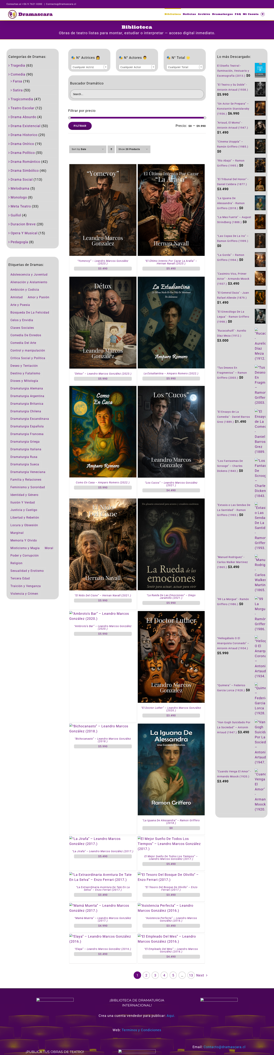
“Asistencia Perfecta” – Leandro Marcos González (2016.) (171, 919)
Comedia (18, 74)
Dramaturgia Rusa (23, 457)
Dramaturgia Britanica (26, 403)
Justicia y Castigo (23, 510)
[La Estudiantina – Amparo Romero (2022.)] (171, 279)
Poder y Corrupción (24, 555)
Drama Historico (24, 135)
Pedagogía (19, 242)
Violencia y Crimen (24, 593)
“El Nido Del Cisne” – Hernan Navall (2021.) (103, 595)
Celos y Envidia (21, 320)
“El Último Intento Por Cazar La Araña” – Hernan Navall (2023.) (171, 262)
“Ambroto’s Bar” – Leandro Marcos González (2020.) (103, 627)
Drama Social (22, 179)
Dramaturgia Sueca (24, 464)
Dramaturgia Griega (25, 441)
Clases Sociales (22, 328)
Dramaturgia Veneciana (27, 472)
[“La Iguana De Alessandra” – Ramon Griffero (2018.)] (171, 726)
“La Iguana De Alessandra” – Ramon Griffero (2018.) (171, 821)
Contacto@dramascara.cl (224, 1047)
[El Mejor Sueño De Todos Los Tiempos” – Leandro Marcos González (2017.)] (171, 839)
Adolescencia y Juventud (29, 274)
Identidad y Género (24, 495)
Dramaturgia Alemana (26, 388)
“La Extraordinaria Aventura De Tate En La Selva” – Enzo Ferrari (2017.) (103, 888)
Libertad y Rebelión (24, 517)
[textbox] (89, 67)
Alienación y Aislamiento (28, 282)
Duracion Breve (23, 224)
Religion (16, 563)
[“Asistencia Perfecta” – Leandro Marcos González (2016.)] (171, 905)
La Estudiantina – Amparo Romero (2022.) (171, 373)
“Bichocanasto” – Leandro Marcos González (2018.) (103, 740)
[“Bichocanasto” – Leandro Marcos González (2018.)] (102, 726)
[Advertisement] (241, 882)
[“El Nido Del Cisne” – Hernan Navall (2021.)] (102, 501)
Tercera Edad (20, 578)
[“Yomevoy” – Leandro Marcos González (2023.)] (102, 167)
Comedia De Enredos (25, 335)
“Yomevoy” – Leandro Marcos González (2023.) (102, 262)
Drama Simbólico (25, 170)
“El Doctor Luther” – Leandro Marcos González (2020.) (171, 709)
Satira (18, 90)
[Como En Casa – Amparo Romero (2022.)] (102, 388)
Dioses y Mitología (24, 381)
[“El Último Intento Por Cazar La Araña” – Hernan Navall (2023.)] (171, 167)
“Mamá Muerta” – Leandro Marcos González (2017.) (102, 919)
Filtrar (80, 125)
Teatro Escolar (22, 108)
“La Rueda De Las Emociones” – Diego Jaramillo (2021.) (171, 596)
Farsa (17, 81)
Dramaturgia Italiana (25, 449)
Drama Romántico (25, 162)
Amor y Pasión (38, 297)
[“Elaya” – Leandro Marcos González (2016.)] (102, 936)
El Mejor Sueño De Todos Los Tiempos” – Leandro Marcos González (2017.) (171, 857)
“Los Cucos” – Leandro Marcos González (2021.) (171, 484)
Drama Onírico (22, 144)
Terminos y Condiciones (141, 1030)
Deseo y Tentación (24, 365)
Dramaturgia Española (27, 426)
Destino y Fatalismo (25, 373)
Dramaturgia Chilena (25, 411)
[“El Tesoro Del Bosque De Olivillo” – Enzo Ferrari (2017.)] (171, 875)
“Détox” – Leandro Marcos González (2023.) (103, 373)
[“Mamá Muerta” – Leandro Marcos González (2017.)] (102, 905)
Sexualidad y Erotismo (27, 571)
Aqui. (171, 1016)
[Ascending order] (111, 149)
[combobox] (89, 67)
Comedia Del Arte (23, 343)
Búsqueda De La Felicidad (29, 312)
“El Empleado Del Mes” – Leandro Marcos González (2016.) (171, 950)
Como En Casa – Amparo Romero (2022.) (103, 482)
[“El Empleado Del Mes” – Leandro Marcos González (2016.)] (171, 936)
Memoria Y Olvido (23, 540)
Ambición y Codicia (24, 289)
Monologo (19, 197)
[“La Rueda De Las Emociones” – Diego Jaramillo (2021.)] (171, 501)
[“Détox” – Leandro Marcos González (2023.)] (102, 279)
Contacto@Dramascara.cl (61, 4)
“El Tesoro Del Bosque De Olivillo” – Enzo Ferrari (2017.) (171, 888)
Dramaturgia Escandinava (29, 419)
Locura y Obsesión (24, 525)
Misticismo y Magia (25, 548)
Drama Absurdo (23, 117)
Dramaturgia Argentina (27, 396)
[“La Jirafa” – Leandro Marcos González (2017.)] (102, 839)
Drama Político (23, 153)
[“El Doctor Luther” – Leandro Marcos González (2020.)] (171, 614)
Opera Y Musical (24, 233)
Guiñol (16, 215)
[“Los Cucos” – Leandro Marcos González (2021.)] (171, 388)
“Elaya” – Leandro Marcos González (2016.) (103, 948)
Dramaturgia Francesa (27, 434)
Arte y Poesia (20, 305)
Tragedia (18, 65)
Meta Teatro (21, 206)
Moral (49, 548)
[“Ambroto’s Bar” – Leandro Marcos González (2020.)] (102, 614)
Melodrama (20, 188)
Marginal (17, 533)
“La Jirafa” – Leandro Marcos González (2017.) (102, 851)
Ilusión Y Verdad (22, 502)
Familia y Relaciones (25, 479)
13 (191, 975)
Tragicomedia (22, 99)
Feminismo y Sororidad (27, 487)
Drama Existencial (25, 126)
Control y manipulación (27, 350)
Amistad (16, 297)
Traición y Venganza (25, 586)
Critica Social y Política (27, 358)
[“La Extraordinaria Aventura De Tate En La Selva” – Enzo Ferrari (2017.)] (102, 875)
